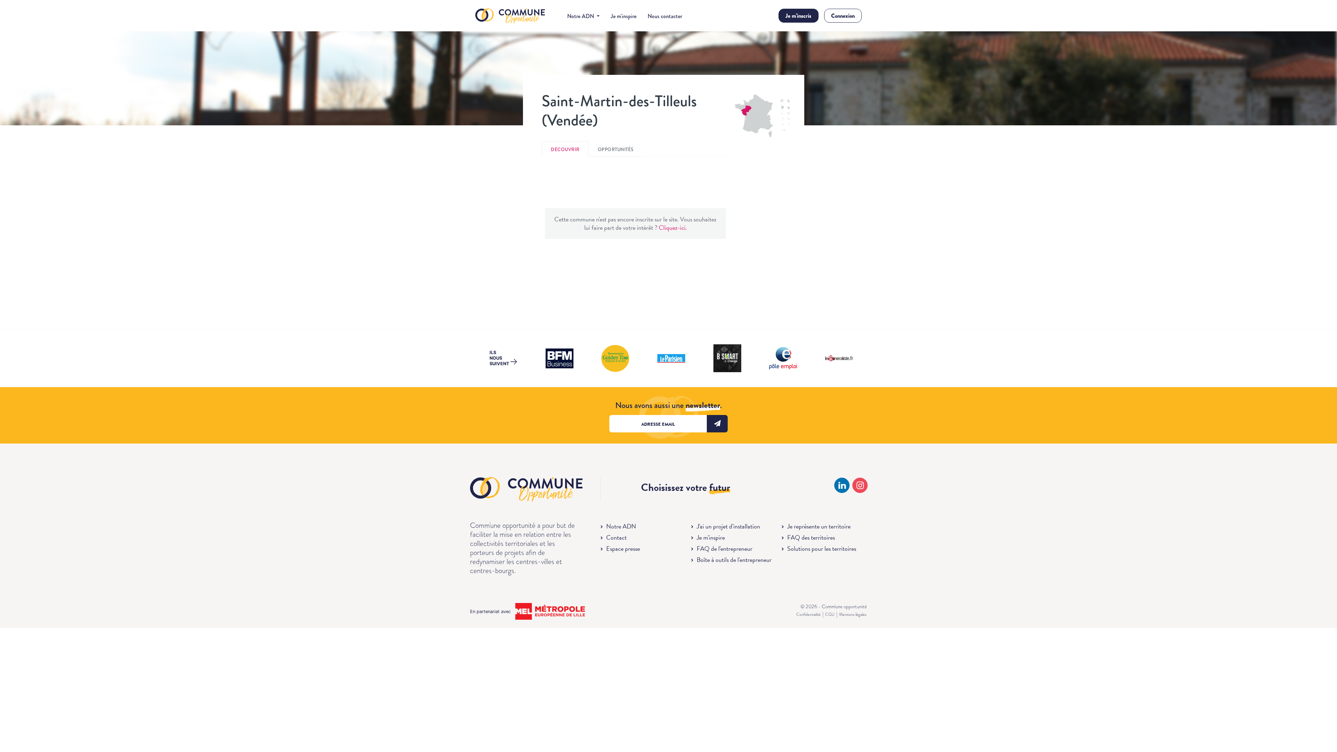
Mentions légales (852, 614)
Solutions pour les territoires (821, 548)
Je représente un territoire (819, 526)
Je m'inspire (623, 16)
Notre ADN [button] (581, 16)
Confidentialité (808, 614)
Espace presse (623, 548)
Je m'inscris (798, 16)
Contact (616, 537)
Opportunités (616, 149)
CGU (830, 614)
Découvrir (565, 149)
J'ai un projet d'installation (728, 526)
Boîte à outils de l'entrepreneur (734, 559)
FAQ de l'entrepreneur (724, 548)
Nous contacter (665, 16)
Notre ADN (621, 526)
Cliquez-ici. (673, 227)
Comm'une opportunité (510, 16)
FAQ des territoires (811, 537)
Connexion (843, 16)
